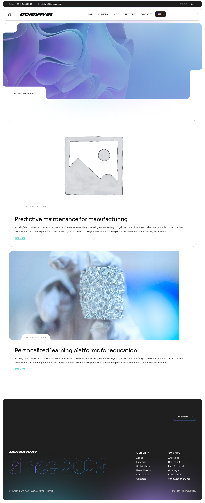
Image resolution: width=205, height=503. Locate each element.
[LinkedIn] (191, 4)
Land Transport (176, 466)
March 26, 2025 (32, 206)
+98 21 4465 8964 (24, 4)
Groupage (173, 470)
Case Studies (143, 474)
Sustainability (143, 466)
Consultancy (174, 474)
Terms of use (177, 490)
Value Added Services (179, 478)
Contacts (141, 478)
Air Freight (173, 457)
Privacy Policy (189, 490)
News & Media (143, 470)
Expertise (141, 462)
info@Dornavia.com (53, 4)
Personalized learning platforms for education (76, 350)
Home (17, 93)
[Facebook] (195, 4)
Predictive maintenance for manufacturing (71, 219)
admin (43, 206)
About (139, 457)
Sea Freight (174, 462)
